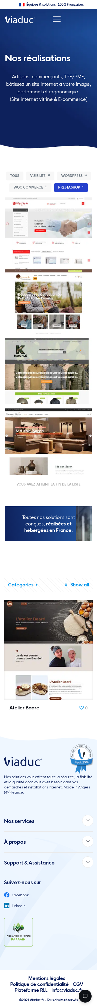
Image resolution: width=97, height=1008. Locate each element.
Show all (79, 584)
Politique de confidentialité (39, 984)
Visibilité (40, 176)
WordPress (74, 176)
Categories (20, 584)
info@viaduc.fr (66, 990)
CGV (78, 984)
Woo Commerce (30, 187)
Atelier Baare (24, 707)
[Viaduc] (20, 19)
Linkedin (18, 906)
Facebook (20, 895)
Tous (14, 176)
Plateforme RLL (31, 990)
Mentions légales (46, 978)
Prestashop (71, 187)
